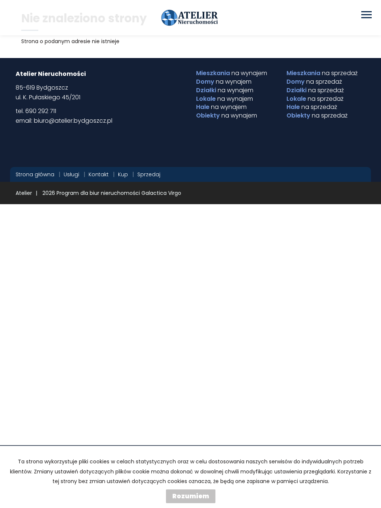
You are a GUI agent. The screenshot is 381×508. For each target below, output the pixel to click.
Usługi (71, 174)
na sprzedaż (322, 73)
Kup (123, 174)
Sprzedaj (148, 174)
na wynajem (231, 73)
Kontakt (99, 174)
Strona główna (35, 174)
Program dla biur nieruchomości (99, 193)
